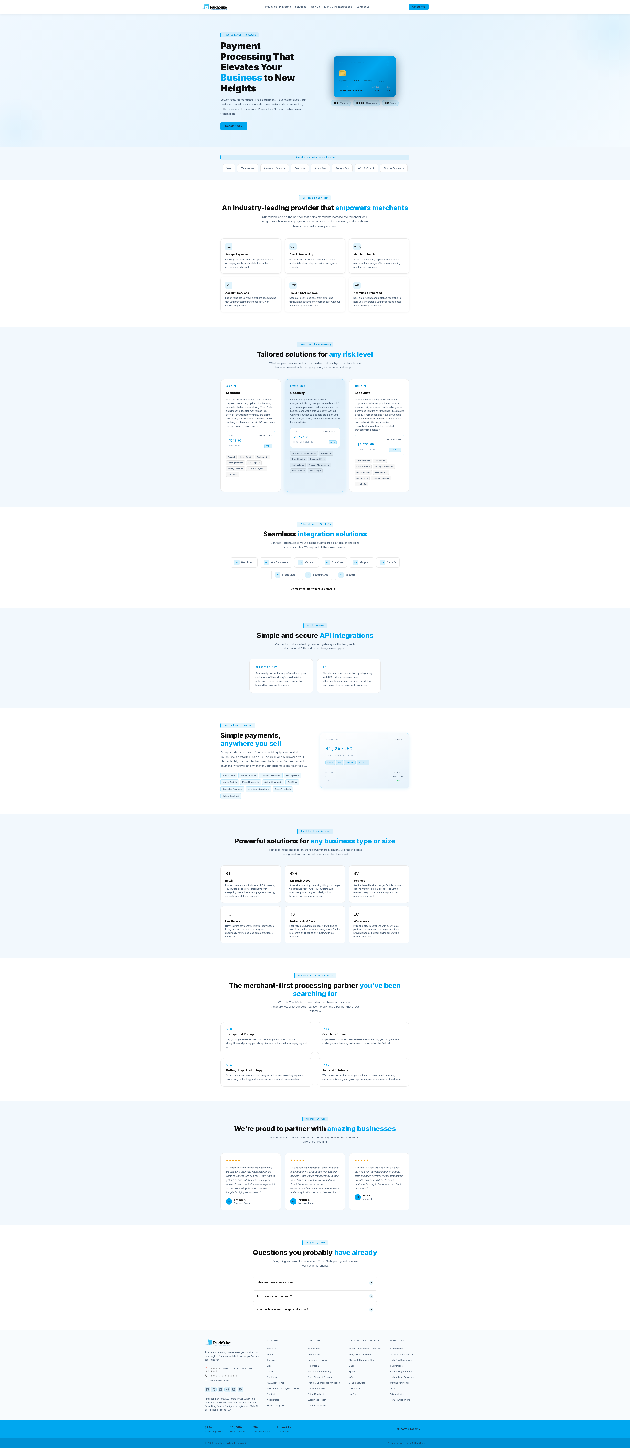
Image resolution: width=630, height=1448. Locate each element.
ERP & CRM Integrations (338, 6)
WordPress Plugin (317, 1399)
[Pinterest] (233, 1389)
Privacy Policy (397, 1394)
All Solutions (314, 1348)
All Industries (396, 1348)
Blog (269, 1365)
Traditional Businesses (401, 1354)
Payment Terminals (317, 1360)
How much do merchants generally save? (314, 1309)
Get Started (418, 6)
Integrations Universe (360, 1354)
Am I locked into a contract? (314, 1296)
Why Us (316, 6)
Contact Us (362, 6)
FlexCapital (313, 1365)
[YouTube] (240, 1389)
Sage (351, 1365)
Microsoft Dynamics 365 (361, 1360)
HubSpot (353, 1394)
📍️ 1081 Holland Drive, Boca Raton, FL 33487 (232, 1370)
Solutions (301, 6)
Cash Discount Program (320, 1377)
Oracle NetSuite (357, 1382)
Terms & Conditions (400, 1399)
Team (270, 1354)
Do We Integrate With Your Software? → (315, 588)
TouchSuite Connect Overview (365, 1348)
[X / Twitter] (214, 1389)
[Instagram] (227, 1389)
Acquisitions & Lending (319, 1371)
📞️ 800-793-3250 (221, 1375)
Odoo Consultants (317, 1405)
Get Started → (234, 126)
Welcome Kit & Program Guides (283, 1388)
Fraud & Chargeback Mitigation (324, 1382)
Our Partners (273, 1377)
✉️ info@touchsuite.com (217, 1380)
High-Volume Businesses (403, 1377)
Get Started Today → (407, 1429)
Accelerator (273, 1399)
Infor (351, 1377)
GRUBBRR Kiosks (316, 1388)
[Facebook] (207, 1389)
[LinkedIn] (220, 1389)
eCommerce (396, 1365)
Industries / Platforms (278, 6)
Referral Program (275, 1405)
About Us (271, 1348)
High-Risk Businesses (401, 1360)
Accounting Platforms (401, 1371)
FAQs (392, 1388)
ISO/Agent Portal (275, 1382)
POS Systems (315, 1354)
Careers (271, 1360)
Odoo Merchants (316, 1394)
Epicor (352, 1371)
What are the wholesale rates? (314, 1282)
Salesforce (354, 1388)
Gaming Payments (399, 1382)
